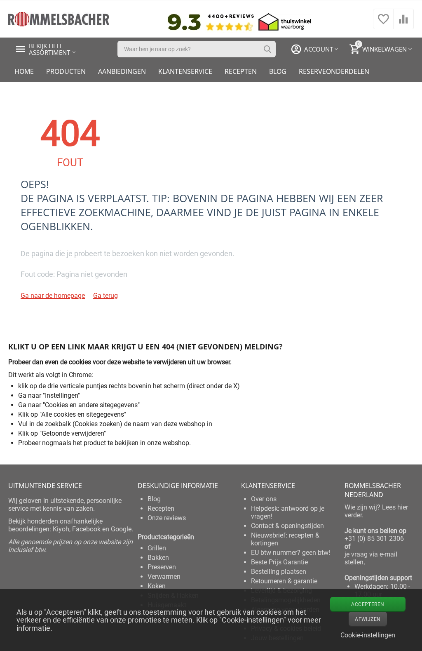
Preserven (162, 567)
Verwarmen (164, 576)
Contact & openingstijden (287, 526)
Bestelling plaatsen (278, 572)
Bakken (158, 557)
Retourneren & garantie (284, 581)
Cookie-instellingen (367, 635)
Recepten (241, 71)
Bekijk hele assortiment (49, 49)
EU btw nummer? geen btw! (290, 553)
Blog (277, 71)
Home (24, 71)
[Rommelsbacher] (58, 18)
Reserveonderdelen (334, 71)
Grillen (157, 548)
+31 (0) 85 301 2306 (374, 538)
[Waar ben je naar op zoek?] (267, 49)
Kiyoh (61, 529)
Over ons (264, 499)
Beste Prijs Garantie (279, 562)
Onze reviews (167, 518)
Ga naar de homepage (53, 296)
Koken (157, 586)
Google (121, 529)
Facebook (86, 529)
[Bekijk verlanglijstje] (383, 23)
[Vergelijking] (403, 23)
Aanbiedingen (122, 71)
